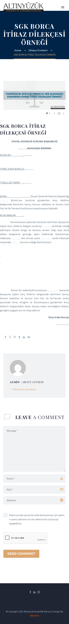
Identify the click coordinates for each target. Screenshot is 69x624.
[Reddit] (28, 337)
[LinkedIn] (24, 337)
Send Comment (21, 554)
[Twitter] (10, 337)
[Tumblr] (19, 337)
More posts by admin (24, 389)
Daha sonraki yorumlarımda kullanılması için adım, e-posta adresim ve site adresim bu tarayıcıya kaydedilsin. (37, 519)
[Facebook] (5, 337)
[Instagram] (38, 592)
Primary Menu (63, 7)
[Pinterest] (14, 337)
